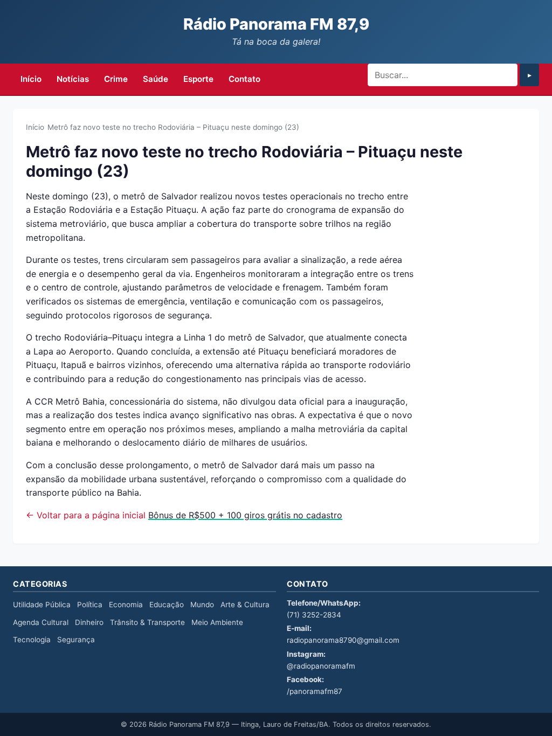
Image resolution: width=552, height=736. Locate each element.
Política (89, 604)
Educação (166, 604)
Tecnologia (32, 639)
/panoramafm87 (314, 691)
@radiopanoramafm (321, 666)
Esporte (198, 79)
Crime (116, 79)
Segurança (76, 639)
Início (31, 79)
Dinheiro (89, 622)
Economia (126, 604)
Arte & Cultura (245, 604)
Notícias (73, 79)
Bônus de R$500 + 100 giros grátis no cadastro (245, 515)
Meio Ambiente (217, 622)
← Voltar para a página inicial (86, 515)
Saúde (155, 79)
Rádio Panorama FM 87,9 (276, 24)
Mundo (202, 604)
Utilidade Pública (42, 604)
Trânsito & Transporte (147, 622)
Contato (244, 79)
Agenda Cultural (40, 622)
